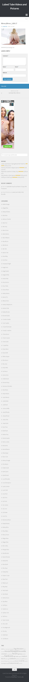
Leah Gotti (5, 490)
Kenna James (6, 442)
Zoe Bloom (5, 638)
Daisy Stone (5, 349)
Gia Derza (5, 371)
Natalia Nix (5, 560)
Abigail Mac (5, 208)
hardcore (8, 655)
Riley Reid (5, 586)
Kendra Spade (6, 438)
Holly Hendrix (6, 393)
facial (14, 653)
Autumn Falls (6, 308)
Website (5, 72)
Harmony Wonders (7, 386)
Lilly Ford (5, 497)
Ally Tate (5, 249)
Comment (5, 56)
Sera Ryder (5, 594)
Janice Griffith (6, 408)
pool (23, 659)
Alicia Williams (6, 237)
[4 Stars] (4, 47)
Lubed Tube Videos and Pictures (14, 6)
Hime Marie (5, 390)
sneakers (26, 661)
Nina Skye (5, 568)
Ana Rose (5, 260)
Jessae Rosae (6, 416)
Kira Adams (5, 464)
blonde (7, 651)
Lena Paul (5, 494)
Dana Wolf (5, 353)
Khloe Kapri (5, 453)
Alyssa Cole (5, 252)
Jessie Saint (5, 423)
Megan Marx (6, 538)
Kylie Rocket (6, 475)
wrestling (20, 663)
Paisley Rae (5, 572)
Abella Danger (6, 204)
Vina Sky (5, 631)
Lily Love (5, 508)
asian (4, 649)
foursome (23, 654)
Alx (22, 677)
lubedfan (5, 26)
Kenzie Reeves (6, 449)
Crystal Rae (5, 345)
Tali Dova (5, 616)
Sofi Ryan (5, 605)
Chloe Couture (6, 338)
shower (16, 661)
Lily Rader (5, 512)
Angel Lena (5, 267)
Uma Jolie (5, 624)
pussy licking (4, 661)
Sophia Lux (5, 609)
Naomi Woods (6, 557)
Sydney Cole (6, 612)
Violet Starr (5, 635)
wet (17, 663)
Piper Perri (5, 579)
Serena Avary (6, 598)
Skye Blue (5, 601)
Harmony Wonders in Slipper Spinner (10, 167)
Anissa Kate (5, 278)
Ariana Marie (6, 289)
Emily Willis (5, 367)
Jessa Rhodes (6, 412)
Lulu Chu (5, 516)
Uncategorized (6, 627)
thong (7, 663)
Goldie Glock (6, 379)
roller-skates (12, 661)
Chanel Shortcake (7, 327)
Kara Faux (5, 427)
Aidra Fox (5, 223)
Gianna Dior (6, 375)
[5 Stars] (5, 47)
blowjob (14, 651)
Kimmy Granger (6, 460)
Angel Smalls (6, 271)
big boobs (12, 649)
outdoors (12, 658)
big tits (16, 648)
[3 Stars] (3, 47)
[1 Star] (1, 47)
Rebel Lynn (5, 583)
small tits (21, 661)
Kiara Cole (5, 456)
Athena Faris (6, 301)
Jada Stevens (6, 397)
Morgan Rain (6, 549)
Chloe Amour (6, 334)
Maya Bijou (5, 531)
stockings (3, 663)
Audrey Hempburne (7, 304)
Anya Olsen (5, 286)
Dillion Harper (6, 356)
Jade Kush (5, 405)
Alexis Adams (6, 234)
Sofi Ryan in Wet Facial (6, 177)
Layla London (6, 486)
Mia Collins (5, 546)
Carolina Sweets (6, 319)
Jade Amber (5, 401)
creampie (4, 654)
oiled (6, 658)
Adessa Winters (6, 211)
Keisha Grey (5, 434)
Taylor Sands (6, 620)
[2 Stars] (2, 47)
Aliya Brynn (5, 241)
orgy (8, 658)
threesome (12, 663)
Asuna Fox (5, 297)
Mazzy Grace (6, 534)
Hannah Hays (6, 382)
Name (4, 67)
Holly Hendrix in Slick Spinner (8, 175)
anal (2, 649)
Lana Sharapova (7, 482)
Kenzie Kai (5, 445)
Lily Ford (5, 501)
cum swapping (9, 654)
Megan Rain (5, 542)
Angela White (6, 275)
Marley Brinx (6, 527)
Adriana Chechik (7, 219)
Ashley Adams (6, 293)
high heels (15, 656)
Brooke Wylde (6, 315)
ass (6, 649)
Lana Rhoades (6, 479)
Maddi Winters (6, 523)
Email (17, 67)
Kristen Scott (6, 468)
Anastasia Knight (7, 263)
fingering (19, 654)
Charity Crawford (7, 330)
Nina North (5, 564)
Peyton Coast (6, 575)
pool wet (26, 658)
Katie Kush (5, 431)
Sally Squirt (5, 590)
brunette (22, 651)
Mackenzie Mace (7, 520)
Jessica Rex (5, 419)
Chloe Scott (5, 341)
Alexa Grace (5, 230)
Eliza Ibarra (5, 360)
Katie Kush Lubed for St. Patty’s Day (9, 171)
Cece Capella (6, 323)
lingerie (19, 656)
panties (17, 658)
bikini (22, 649)
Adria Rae (5, 215)
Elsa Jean (5, 364)
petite (20, 658)
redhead (8, 661)
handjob (2, 656)
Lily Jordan (5, 505)
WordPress (14, 677)
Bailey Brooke (6, 312)
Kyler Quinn (5, 471)
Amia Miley (5, 256)
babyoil (8, 649)
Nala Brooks (6, 553)
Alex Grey (5, 226)
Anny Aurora (6, 282)
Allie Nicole (5, 245)
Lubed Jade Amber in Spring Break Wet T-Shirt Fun (13, 164)
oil (4, 659)
